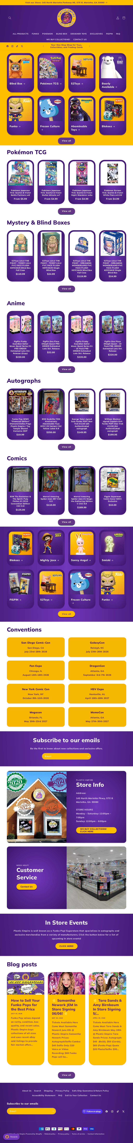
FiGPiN (14, 599)
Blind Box (16, 83)
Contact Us (27, 886)
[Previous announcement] (43, 46)
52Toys (75, 83)
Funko (14, 126)
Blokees (107, 126)
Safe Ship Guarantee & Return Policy (90, 1090)
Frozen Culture (50, 126)
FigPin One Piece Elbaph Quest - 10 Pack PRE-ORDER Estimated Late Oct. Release (112, 346)
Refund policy (50, 1134)
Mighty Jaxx (48, 560)
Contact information (96, 1134)
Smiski (106, 560)
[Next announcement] (89, 46)
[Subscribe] (88, 756)
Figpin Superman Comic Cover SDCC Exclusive (113, 499)
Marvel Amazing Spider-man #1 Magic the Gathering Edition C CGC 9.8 (82, 500)
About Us (26, 1090)
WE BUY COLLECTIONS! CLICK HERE (93, 830)
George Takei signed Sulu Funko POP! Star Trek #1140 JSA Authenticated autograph (81, 424)
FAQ (60, 1095)
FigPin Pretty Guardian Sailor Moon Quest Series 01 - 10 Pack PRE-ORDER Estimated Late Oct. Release (82, 347)
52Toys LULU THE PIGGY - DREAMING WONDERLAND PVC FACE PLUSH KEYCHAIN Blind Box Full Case (82, 267)
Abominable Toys (79, 128)
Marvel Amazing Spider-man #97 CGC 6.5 (51, 499)
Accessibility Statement (43, 1095)
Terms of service (78, 1134)
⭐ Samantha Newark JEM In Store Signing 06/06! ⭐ (65, 1007)
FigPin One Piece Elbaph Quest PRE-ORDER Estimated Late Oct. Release (51, 345)
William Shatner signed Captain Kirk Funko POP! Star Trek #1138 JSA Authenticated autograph (112, 425)
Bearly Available (108, 85)
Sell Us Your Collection (76, 1095)
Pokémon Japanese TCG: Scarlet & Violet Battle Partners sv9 (20, 192)
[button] (10, 18)
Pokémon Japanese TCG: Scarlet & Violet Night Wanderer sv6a (81, 192)
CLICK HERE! (66, 946)
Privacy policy (63, 1134)
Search (37, 1090)
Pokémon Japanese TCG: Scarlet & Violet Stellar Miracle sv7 (51, 192)
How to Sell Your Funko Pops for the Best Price (25, 1004)
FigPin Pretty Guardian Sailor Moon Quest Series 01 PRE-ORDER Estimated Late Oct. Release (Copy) (20, 347)
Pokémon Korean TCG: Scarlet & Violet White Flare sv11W (112, 192)
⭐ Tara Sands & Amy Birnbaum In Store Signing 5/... (107, 1007)
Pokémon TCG (49, 83)
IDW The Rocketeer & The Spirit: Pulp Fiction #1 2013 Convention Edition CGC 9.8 (20, 501)
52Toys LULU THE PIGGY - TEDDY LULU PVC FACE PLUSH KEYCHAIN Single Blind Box (51, 266)
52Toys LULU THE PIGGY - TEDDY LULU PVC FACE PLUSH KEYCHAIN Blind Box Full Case (20, 266)
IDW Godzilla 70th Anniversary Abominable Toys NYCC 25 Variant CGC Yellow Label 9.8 (51, 424)
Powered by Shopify (34, 1134)
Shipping (48, 1090)
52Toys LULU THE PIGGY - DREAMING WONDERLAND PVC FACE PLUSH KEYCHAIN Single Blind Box (113, 267)
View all (66, 140)
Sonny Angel (79, 560)
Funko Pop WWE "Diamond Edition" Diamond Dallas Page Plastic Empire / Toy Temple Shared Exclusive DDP (20, 425)
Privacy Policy (62, 1090)
